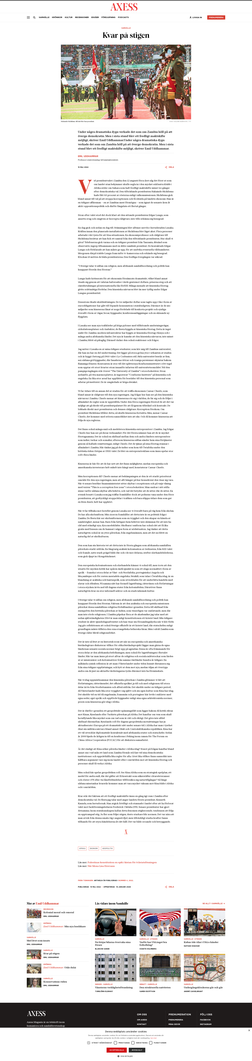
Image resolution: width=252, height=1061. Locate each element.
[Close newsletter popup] (182, 508)
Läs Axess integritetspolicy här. (147, 539)
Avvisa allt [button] (137, 1050)
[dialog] (126, 1044)
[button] (126, 1056)
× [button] (249, 1030)
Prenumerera (132, 546)
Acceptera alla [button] (117, 1050)
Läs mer (154, 1038)
